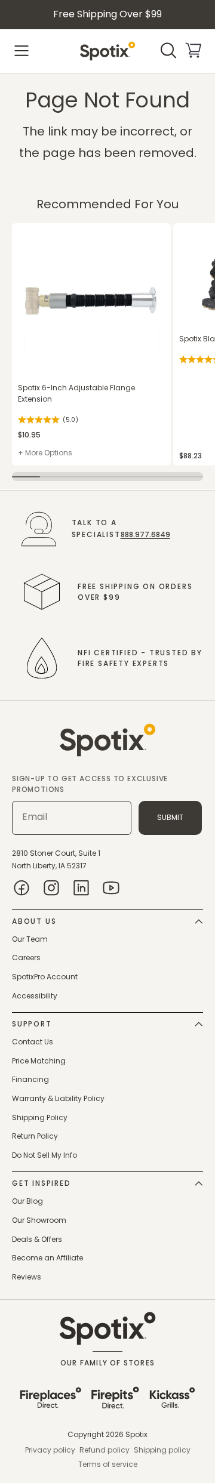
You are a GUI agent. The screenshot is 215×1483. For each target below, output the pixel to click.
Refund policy (104, 1450)
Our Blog (27, 1201)
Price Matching (39, 1061)
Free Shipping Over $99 (107, 14)
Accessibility (34, 996)
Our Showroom (39, 1220)
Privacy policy (50, 1450)
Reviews (26, 1277)
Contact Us (32, 1042)
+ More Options (45, 453)
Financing (30, 1079)
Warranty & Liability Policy (58, 1098)
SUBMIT (170, 817)
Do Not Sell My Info (44, 1155)
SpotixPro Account (45, 977)
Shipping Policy (39, 1117)
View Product (35, 229)
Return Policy (35, 1136)
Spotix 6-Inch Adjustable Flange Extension (76, 393)
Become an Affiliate (47, 1258)
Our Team (30, 939)
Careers (26, 957)
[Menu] (21, 50)
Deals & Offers (37, 1239)
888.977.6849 (145, 534)
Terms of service (107, 1464)
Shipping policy (162, 1450)
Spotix (136, 1434)
